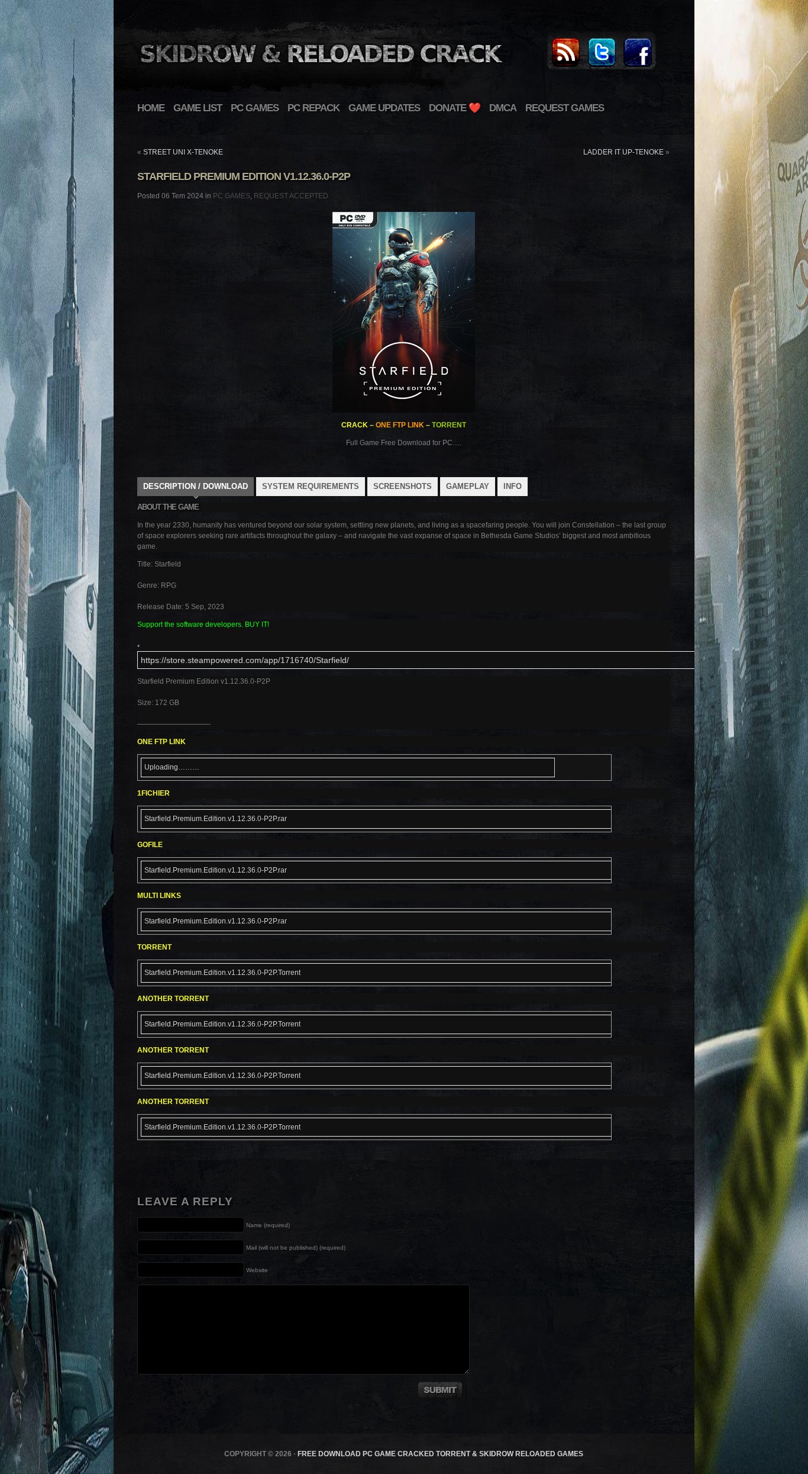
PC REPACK (313, 108)
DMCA (502, 108)
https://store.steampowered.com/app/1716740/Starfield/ (245, 660)
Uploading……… (171, 767)
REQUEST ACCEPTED (291, 196)
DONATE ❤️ (454, 108)
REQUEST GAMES (564, 108)
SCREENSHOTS (402, 486)
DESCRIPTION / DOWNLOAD (195, 486)
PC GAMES (255, 108)
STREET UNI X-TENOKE (183, 152)
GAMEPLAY (467, 486)
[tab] (195, 487)
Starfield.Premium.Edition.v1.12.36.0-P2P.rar (215, 819)
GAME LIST (197, 108)
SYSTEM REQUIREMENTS (310, 486)
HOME (150, 108)
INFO (512, 486)
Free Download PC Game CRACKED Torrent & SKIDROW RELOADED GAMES (440, 1454)
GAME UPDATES (384, 108)
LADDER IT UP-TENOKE (623, 152)
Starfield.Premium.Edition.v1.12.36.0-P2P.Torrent (222, 972)
